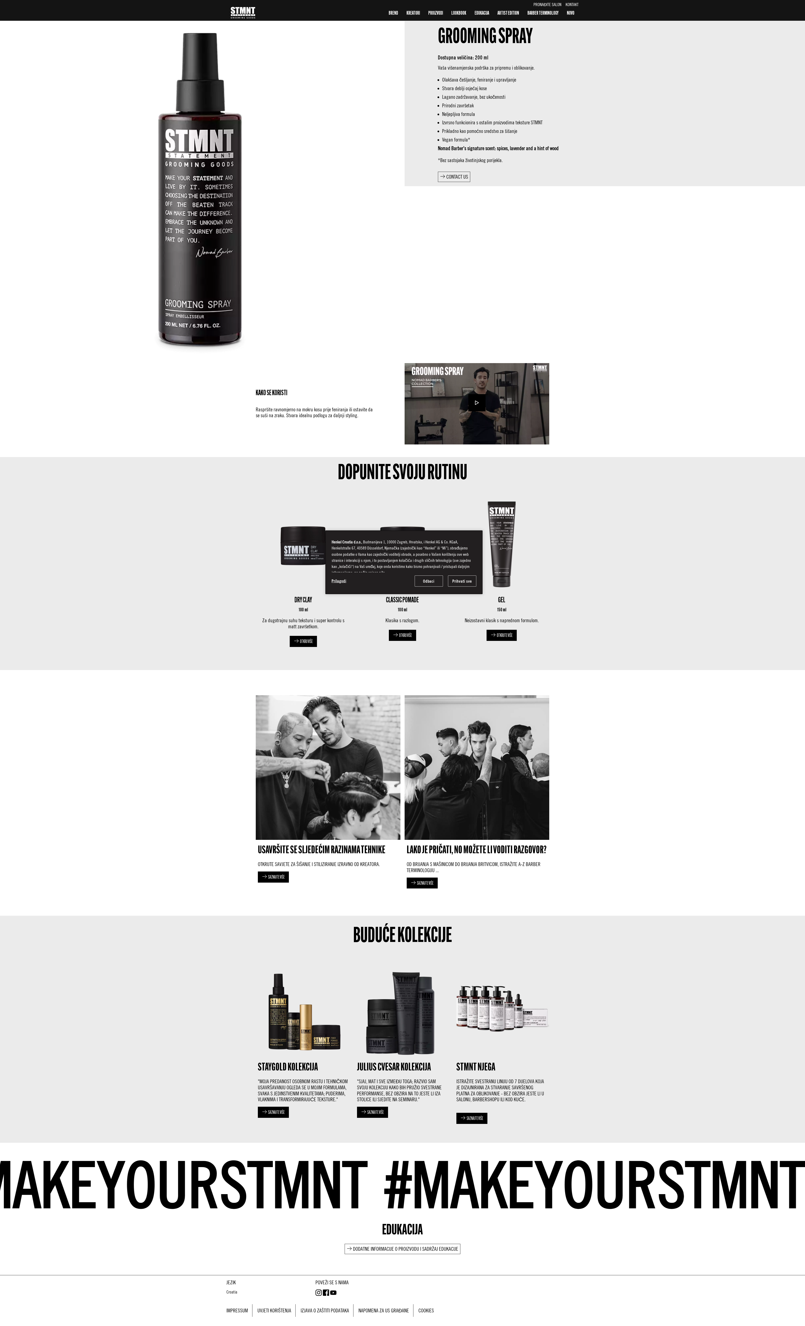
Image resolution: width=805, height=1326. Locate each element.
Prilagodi (339, 580)
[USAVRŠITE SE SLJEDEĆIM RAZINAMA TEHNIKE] (328, 793)
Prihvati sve (462, 581)
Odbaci (429, 581)
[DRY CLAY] (303, 571)
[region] (404, 562)
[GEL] (501, 571)
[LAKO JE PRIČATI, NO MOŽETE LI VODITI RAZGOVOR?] (477, 793)
